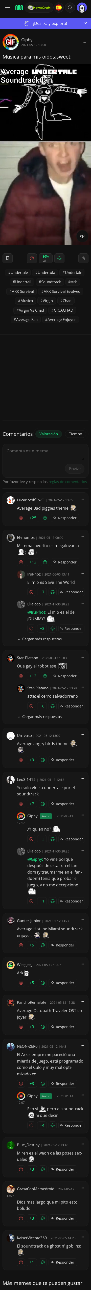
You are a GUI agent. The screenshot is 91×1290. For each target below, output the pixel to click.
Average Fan (27, 319)
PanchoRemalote (31, 1002)
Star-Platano (27, 657)
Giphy (27, 39)
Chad (67, 300)
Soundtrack (51, 281)
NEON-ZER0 (27, 1046)
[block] (84, 42)
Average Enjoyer (62, 319)
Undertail (23, 281)
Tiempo (75, 433)
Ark (74, 281)
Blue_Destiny (28, 1144)
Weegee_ (24, 964)
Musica (26, 300)
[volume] (82, 236)
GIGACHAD (63, 310)
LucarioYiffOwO (31, 499)
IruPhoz (34, 574)
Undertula (46, 272)
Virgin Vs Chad (31, 310)
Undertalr (73, 272)
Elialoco (34, 603)
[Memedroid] (18, 7)
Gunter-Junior (29, 920)
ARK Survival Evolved (62, 291)
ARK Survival (23, 291)
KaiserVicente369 (32, 1237)
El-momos (26, 537)
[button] (70, 8)
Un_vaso (24, 735)
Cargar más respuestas (42, 638)
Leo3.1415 (26, 779)
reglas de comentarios (68, 481)
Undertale (19, 272)
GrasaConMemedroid (35, 1188)
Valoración (48, 433)
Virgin (48, 300)
